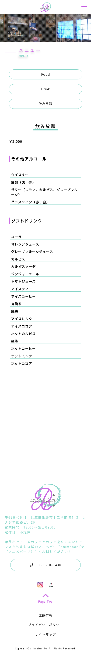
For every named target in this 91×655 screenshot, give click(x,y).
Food (45, 74)
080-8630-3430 (47, 565)
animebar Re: (39, 648)
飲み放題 (45, 103)
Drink (45, 89)
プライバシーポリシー (45, 624)
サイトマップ (45, 634)
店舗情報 (45, 615)
